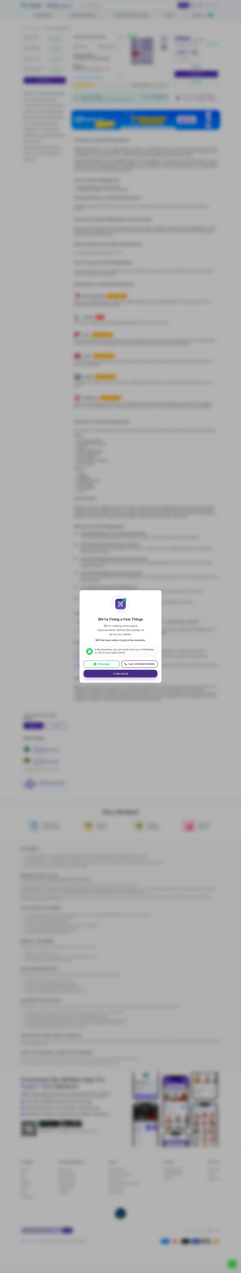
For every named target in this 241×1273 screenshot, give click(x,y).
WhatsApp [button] (104, 664)
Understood (120, 673)
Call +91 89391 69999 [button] (141, 664)
